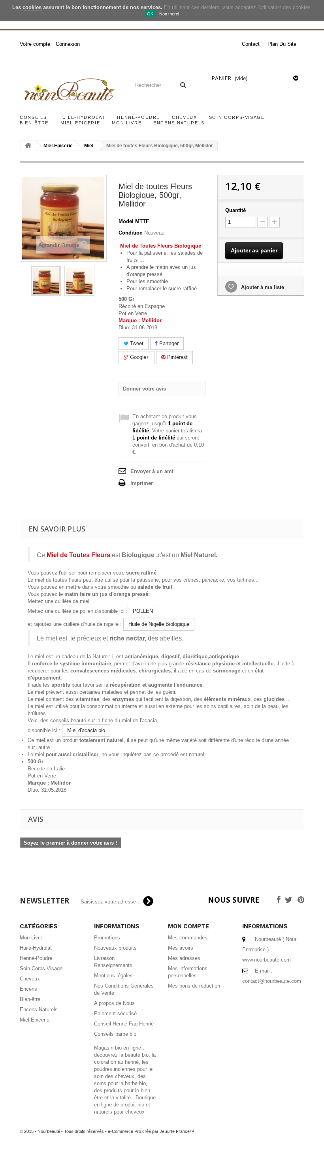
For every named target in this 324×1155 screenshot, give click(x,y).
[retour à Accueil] (28, 146)
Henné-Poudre (138, 117)
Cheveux (184, 117)
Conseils (33, 117)
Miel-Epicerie (80, 122)
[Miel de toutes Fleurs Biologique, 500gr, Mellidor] (45, 280)
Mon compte (188, 926)
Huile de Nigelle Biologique (158, 624)
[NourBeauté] (69, 90)
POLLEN (143, 611)
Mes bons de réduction (194, 986)
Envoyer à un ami (151, 471)
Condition (131, 233)
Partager (168, 343)
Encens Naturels (179, 122)
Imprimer (141, 483)
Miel (88, 145)
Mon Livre (126, 122)
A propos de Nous (114, 1003)
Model (126, 221)
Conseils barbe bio (115, 1034)
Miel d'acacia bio (86, 730)
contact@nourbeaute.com (271, 981)
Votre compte (35, 44)
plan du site (281, 44)
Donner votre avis (144, 389)
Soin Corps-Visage (237, 117)
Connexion (68, 44)
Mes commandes (187, 938)
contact (251, 44)
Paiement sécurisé (115, 1013)
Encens (28, 989)
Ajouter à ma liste (261, 287)
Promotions (107, 938)
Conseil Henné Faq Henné (124, 1024)
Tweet (135, 343)
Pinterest (177, 357)
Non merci (169, 13)
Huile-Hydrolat (81, 117)
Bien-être (34, 122)
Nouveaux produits (115, 948)
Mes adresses (184, 958)
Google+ (138, 357)
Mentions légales (113, 975)
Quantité (235, 210)
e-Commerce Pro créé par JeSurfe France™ (151, 1131)
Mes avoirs (180, 948)
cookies (32, 7)
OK (150, 13)
